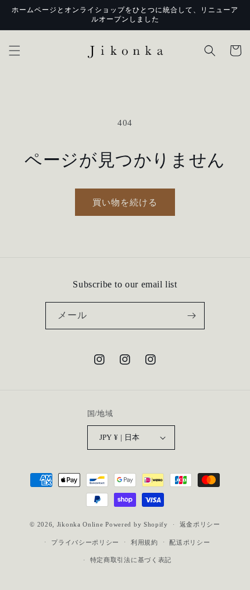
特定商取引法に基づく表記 (131, 559)
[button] (14, 50)
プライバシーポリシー (85, 542)
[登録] (191, 315)
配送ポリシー (189, 542)
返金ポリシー (200, 524)
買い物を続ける (125, 202)
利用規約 (144, 542)
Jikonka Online (80, 524)
